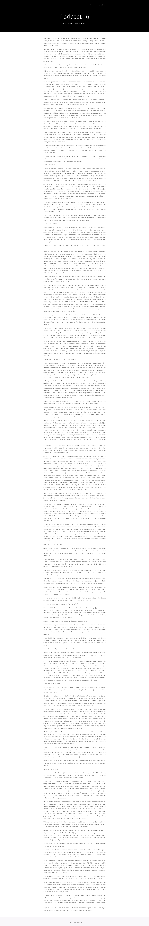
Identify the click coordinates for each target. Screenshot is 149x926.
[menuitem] (88, 5)
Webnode (79, 922)
